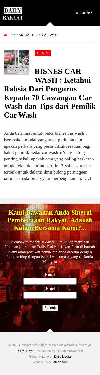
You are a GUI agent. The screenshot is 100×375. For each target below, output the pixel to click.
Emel (50, 288)
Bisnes (42, 53)
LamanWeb (60, 362)
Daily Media (62, 356)
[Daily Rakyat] (12, 11)
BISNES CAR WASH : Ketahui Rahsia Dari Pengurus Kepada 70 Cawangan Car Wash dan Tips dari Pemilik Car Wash (50, 93)
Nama (50, 274)
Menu (86, 13)
